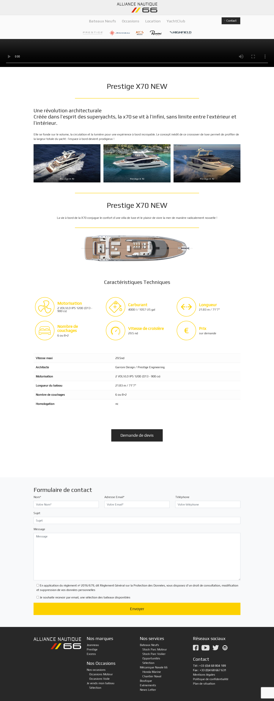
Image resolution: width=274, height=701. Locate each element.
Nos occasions (96, 670)
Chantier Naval (151, 676)
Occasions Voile (99, 678)
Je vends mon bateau (100, 683)
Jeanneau (93, 645)
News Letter (148, 689)
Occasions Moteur (101, 674)
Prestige (92, 649)
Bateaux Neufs (149, 645)
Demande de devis (137, 435)
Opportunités (151, 658)
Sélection (95, 687)
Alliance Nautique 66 (137, 7)
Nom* (37, 497)
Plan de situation (204, 683)
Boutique (146, 681)
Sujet (37, 513)
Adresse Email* (114, 497)
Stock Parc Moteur (154, 649)
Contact (231, 20)
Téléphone (182, 497)
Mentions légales (204, 674)
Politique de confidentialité (210, 679)
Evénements (148, 685)
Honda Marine (151, 672)
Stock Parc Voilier (154, 654)
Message (39, 529)
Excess (91, 654)
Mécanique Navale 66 (154, 667)
